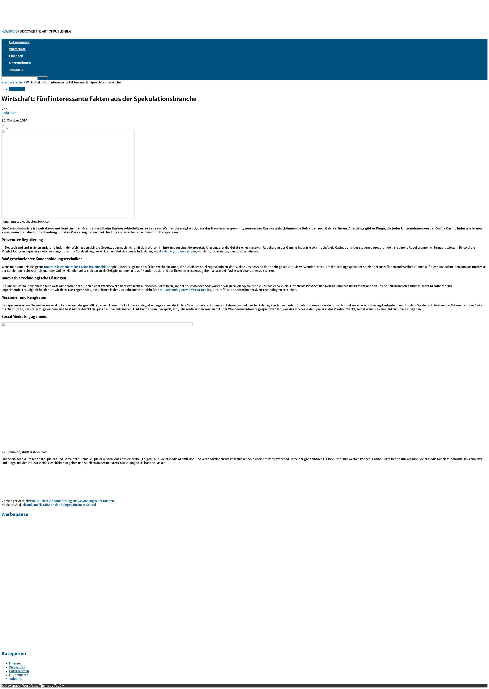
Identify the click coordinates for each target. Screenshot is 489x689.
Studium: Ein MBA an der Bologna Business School (60, 505)
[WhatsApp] (49, 483)
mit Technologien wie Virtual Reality (185, 290)
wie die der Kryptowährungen (174, 251)
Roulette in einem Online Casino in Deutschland (77, 267)
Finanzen (16, 56)
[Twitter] (21, 483)
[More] (63, 483)
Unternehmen (20, 63)
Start (5, 82)
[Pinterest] (35, 483)
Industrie (16, 70)
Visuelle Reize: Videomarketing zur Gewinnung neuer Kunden (71, 501)
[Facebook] (8, 483)
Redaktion (9, 113)
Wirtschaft (17, 49)
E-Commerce (19, 42)
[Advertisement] (17, 587)
